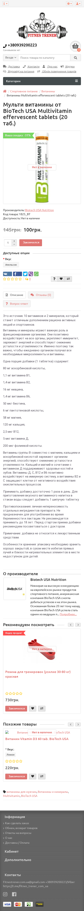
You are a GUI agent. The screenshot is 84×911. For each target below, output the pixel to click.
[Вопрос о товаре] (54, 279)
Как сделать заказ (17, 823)
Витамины (48, 91)
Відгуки (70, 66)
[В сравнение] (68, 279)
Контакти (33, 66)
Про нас (52, 66)
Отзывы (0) (43, 295)
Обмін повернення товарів (59, 71)
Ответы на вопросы (18, 833)
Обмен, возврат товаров (21, 828)
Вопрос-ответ (19, 303)
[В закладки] (61, 279)
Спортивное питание (24, 91)
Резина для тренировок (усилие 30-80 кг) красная (38, 674)
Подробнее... (68, 614)
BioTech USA (29, 795)
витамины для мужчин (21, 791)
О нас (8, 837)
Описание (16, 295)
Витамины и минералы (53, 791)
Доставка (14, 66)
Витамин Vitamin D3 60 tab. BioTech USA (37, 739)
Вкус (8, 259)
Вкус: (10, 749)
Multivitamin (11, 795)
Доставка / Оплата (17, 842)
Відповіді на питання (20, 71)
